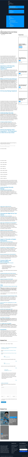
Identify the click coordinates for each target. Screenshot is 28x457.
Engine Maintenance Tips (13, 20)
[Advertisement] (9, 50)
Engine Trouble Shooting (12, 21)
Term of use (11, 26)
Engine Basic (10, 17)
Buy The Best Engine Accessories (14, 22)
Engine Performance (8, 121)
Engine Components (11, 18)
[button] (15, 14)
